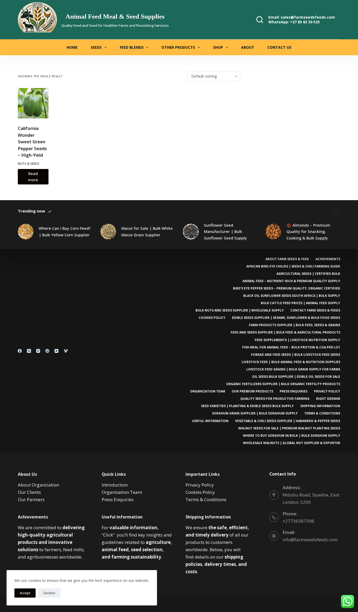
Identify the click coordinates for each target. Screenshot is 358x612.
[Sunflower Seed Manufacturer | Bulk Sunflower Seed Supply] (191, 231)
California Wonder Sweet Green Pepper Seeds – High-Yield (32, 141)
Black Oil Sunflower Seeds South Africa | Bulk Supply (291, 296)
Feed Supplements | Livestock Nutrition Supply (297, 340)
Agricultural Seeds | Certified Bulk (308, 274)
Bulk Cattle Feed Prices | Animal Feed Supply (300, 303)
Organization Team (207, 391)
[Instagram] (38, 351)
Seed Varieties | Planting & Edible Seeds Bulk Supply (247, 406)
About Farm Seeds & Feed (287, 259)
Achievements (328, 259)
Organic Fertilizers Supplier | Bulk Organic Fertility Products (283, 384)
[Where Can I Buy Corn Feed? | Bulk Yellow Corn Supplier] (26, 231)
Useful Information (210, 421)
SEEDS (96, 47)
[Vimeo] (66, 351)
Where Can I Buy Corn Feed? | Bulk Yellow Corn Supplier (65, 231)
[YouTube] (56, 351)
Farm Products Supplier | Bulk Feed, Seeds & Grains (294, 325)
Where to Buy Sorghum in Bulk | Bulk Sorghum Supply (291, 436)
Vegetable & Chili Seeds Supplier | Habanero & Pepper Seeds (287, 421)
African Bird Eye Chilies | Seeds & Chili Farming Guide (293, 266)
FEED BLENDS (132, 47)
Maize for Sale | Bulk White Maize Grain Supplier (147, 231)
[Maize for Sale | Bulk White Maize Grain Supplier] (108, 231)
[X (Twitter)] (29, 351)
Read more (33, 177)
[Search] (259, 19)
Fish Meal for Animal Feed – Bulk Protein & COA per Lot (291, 347)
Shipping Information (320, 406)
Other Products (178, 47)
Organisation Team (122, 492)
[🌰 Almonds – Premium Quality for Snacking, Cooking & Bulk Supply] (273, 231)
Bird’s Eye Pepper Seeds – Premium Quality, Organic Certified (286, 288)
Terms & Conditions (322, 413)
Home (72, 47)
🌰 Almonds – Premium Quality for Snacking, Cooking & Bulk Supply (308, 231)
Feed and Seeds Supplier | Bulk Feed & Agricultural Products (285, 332)
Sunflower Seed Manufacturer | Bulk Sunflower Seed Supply (225, 231)
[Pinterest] (47, 351)
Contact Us (279, 47)
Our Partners (31, 499)
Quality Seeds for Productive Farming (275, 399)
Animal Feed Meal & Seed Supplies (115, 16)
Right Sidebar (328, 399)
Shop (218, 47)
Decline (49, 593)
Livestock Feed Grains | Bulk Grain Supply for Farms (293, 369)
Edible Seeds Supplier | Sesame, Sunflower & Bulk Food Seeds (286, 318)
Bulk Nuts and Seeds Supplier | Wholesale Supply (240, 310)
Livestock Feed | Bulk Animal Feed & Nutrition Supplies (291, 362)
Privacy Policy (327, 391)
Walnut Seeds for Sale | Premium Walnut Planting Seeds (289, 428)
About (247, 47)
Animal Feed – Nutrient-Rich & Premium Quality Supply (291, 281)
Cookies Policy (212, 318)
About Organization (38, 485)
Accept (25, 593)
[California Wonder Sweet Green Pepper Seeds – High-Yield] (33, 103)
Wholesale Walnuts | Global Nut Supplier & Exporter (291, 443)
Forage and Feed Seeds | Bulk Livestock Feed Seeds (295, 355)
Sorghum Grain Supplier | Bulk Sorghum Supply (255, 413)
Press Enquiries (293, 391)
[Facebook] (20, 351)
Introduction (115, 485)
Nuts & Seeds (28, 163)
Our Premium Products (252, 391)
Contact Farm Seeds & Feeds (315, 310)
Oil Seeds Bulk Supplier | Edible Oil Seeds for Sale (296, 377)
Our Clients (29, 492)
